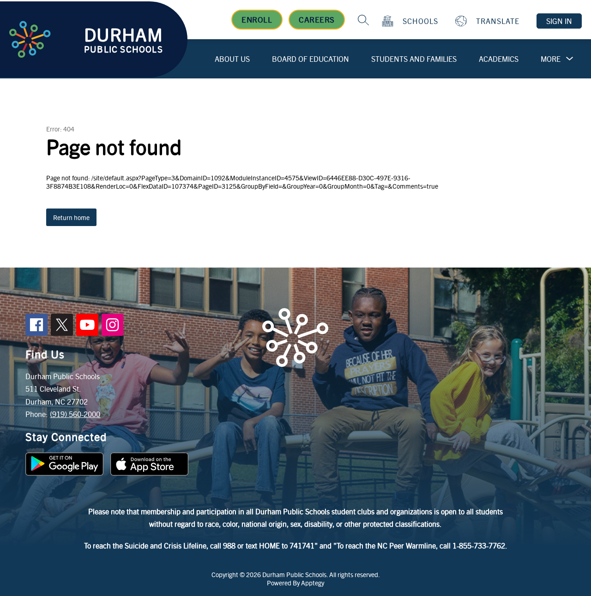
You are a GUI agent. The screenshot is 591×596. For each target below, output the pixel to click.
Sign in (559, 21)
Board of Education (310, 59)
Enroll (256, 19)
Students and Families (414, 59)
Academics (499, 59)
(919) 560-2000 (75, 414)
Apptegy (312, 582)
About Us (232, 59)
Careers (317, 19)
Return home (71, 217)
